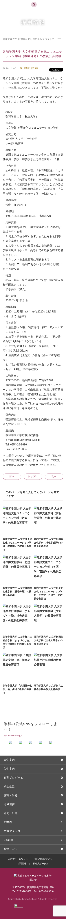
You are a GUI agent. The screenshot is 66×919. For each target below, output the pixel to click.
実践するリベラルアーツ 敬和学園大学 (16, 2)
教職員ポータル (40, 863)
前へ (12, 476)
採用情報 (22, 863)
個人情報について (43, 859)
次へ (54, 476)
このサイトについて (18, 859)
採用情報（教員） (29, 68)
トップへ (33, 476)
